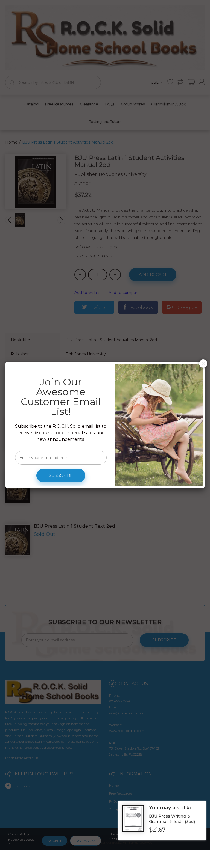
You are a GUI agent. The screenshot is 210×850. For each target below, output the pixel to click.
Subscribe (61, 475)
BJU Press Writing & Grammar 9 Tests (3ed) (172, 819)
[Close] (203, 363)
